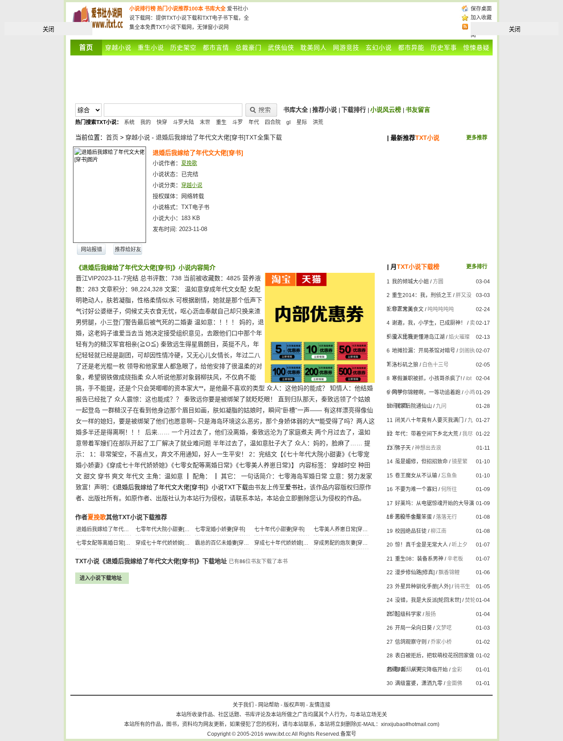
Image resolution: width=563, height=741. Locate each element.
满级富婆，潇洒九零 (418, 683)
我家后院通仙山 (413, 406)
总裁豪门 (248, 47)
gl (288, 122)
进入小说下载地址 (101, 578)
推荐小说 (324, 109)
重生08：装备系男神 (419, 559)
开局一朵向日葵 (413, 628)
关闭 (48, 29)
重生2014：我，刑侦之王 (422, 295)
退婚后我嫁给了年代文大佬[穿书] (114, 529)
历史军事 (444, 47)
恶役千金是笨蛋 (413, 517)
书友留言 (418, 109)
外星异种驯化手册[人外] (422, 586)
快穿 (162, 122)
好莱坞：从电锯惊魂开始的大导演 (434, 503)
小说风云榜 (385, 109)
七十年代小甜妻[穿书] (279, 529)
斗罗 (237, 122)
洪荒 (318, 122)
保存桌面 (481, 9)
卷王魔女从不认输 (416, 476)
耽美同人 (313, 47)
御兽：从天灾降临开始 (421, 670)
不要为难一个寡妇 (416, 489)
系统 (129, 122)
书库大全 (215, 9)
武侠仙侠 (281, 47)
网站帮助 (268, 705)
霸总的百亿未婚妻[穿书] (222, 543)
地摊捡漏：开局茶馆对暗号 (423, 351)
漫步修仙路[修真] (415, 572)
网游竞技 (346, 47)
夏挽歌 (189, 163)
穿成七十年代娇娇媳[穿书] (284, 543)
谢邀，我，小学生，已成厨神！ (429, 323)
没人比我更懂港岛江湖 (418, 337)
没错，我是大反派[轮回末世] (428, 600)
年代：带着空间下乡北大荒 (426, 434)
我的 (145, 122)
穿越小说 (118, 47)
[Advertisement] (355, 17)
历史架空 (183, 47)
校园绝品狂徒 (411, 531)
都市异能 (411, 47)
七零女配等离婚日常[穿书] (106, 543)
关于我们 (243, 705)
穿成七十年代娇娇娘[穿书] (165, 543)
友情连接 (319, 705)
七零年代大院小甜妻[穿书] (165, 529)
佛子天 (403, 448)
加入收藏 (481, 18)
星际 (301, 122)
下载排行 (353, 109)
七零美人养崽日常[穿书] (341, 529)
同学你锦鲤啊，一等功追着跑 (426, 392)
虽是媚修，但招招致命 (421, 462)
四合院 (273, 122)
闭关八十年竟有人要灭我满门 (429, 420)
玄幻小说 (379, 47)
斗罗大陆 (183, 122)
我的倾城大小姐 (410, 282)
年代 (254, 122)
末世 (205, 122)
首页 (112, 137)
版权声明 (294, 705)
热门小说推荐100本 (180, 9)
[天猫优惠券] (320, 380)
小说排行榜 (142, 9)
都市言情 (216, 47)
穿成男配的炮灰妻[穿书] (341, 543)
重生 (221, 122)
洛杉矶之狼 (405, 365)
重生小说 (151, 47)
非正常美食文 (408, 309)
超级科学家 (408, 614)
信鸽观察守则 (411, 642)
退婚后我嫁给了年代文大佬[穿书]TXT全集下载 (219, 137)
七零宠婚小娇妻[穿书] (220, 529)
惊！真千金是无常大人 (421, 545)
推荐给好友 (128, 249)
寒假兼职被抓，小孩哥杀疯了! (427, 378)
